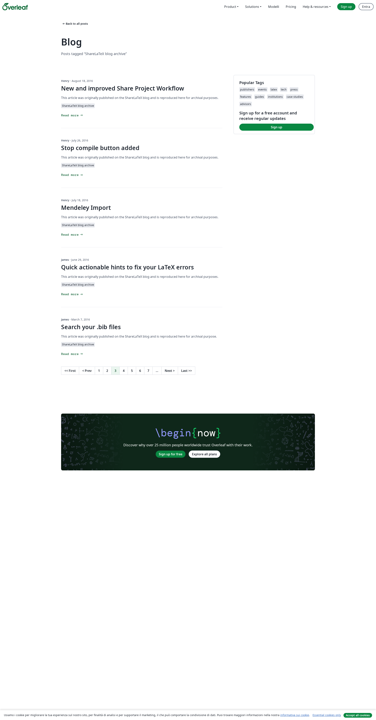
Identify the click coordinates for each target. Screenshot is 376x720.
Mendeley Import (86, 208)
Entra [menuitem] (366, 7)
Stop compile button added (100, 148)
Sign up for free (170, 454)
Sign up (276, 127)
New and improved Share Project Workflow (122, 88)
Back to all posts (75, 23)
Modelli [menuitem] (273, 7)
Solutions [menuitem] (252, 7)
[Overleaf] (15, 6)
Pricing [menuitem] (291, 7)
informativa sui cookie (294, 715)
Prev (87, 371)
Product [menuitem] (230, 7)
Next (170, 371)
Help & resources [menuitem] (315, 7)
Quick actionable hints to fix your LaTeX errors (127, 267)
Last (186, 371)
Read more (72, 115)
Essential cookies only (327, 715)
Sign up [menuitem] (346, 7)
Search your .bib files (91, 327)
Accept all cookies (358, 715)
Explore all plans (204, 454)
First (70, 371)
